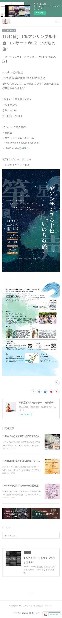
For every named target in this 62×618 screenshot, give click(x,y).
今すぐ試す (39, 13)
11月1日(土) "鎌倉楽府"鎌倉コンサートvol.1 (23, 460)
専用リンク (25, 148)
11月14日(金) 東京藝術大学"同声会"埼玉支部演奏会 (26, 436)
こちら (27, 159)
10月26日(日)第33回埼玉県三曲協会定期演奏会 (24, 485)
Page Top (31, 593)
